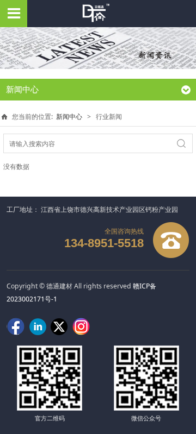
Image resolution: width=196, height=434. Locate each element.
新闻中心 (69, 116)
